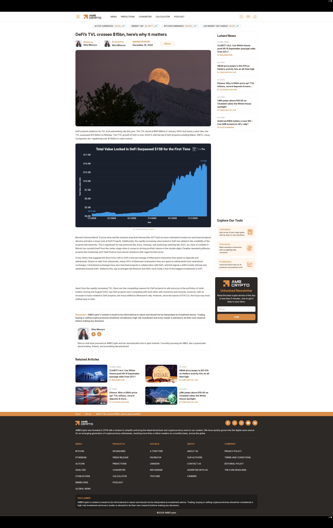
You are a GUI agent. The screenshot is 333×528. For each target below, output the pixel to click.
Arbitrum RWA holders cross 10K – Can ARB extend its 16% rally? (235, 122)
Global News (115, 367)
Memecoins (81, 482)
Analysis (80, 470)
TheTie (151, 229)
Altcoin (182, 367)
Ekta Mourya (90, 45)
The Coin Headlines (235, 470)
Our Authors (194, 457)
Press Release (120, 457)
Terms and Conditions (238, 457)
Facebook (155, 457)
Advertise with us (197, 470)
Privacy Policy (233, 451)
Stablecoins (82, 476)
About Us (192, 451)
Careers (192, 476)
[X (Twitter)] (93, 334)
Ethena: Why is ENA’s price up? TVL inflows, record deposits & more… (123, 395)
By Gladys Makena (225, 127)
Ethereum (80, 457)
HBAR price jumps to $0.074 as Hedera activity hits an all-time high (194, 373)
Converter (145, 16)
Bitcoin (79, 451)
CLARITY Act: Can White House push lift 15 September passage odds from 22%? (124, 373)
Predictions (128, 16)
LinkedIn (154, 463)
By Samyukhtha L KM (188, 380)
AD (329, 1)
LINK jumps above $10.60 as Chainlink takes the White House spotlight (193, 395)
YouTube (155, 476)
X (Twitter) (156, 451)
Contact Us (194, 463)
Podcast (179, 16)
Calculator (163, 16)
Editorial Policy (234, 463)
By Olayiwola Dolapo (119, 402)
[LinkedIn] (99, 334)
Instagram (156, 470)
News (114, 16)
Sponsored (119, 451)
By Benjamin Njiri (116, 380)
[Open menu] (78, 16)
